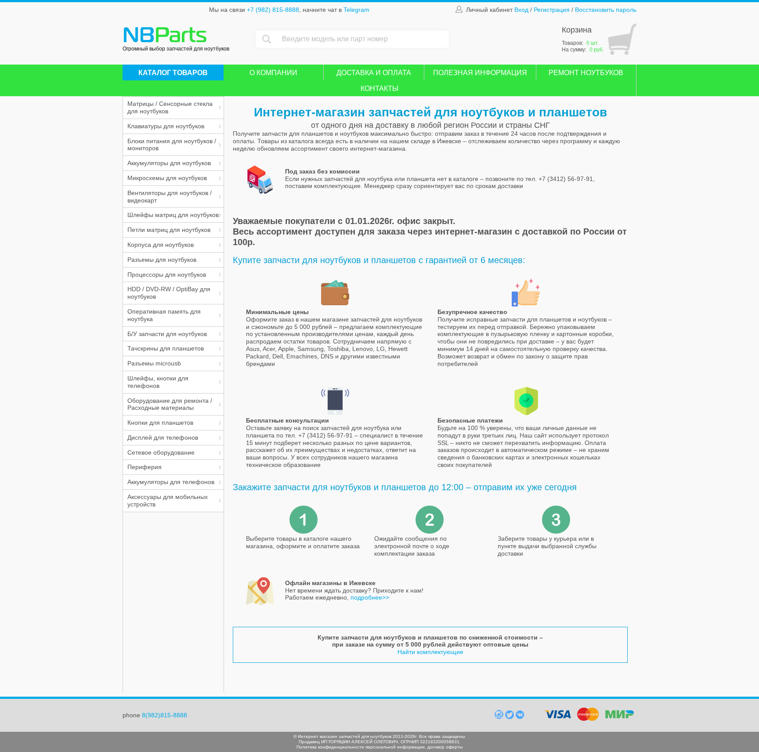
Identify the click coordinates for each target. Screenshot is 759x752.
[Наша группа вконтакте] (520, 716)
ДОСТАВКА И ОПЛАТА (373, 72)
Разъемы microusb (154, 363)
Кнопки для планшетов (160, 422)
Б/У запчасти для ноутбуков (167, 333)
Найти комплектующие (430, 651)
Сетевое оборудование (161, 452)
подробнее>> (370, 597)
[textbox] (363, 39)
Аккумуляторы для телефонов (170, 481)
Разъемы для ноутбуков (161, 259)
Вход (521, 9)
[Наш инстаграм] (500, 716)
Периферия (144, 466)
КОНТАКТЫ (379, 88)
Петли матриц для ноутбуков (168, 229)
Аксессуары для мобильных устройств (167, 500)
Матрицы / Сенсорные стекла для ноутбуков (170, 107)
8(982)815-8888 (164, 715)
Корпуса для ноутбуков (160, 244)
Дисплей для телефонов (162, 437)
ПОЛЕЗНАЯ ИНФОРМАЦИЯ (480, 72)
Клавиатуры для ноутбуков (165, 126)
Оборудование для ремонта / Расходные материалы (169, 404)
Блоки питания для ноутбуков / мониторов (171, 144)
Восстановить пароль (605, 9)
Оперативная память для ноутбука (164, 315)
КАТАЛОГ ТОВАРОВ (173, 72)
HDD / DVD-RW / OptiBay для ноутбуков (168, 293)
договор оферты (445, 747)
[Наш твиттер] (510, 716)
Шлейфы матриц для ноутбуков (173, 214)
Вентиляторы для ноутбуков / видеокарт (169, 196)
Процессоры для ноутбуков (166, 274)
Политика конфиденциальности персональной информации (360, 747)
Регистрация (552, 9)
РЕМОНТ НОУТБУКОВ (586, 72)
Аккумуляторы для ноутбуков (169, 162)
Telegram (356, 9)
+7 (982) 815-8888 (273, 9)
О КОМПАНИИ (273, 72)
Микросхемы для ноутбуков (167, 177)
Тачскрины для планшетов (165, 348)
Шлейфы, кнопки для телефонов (157, 382)
